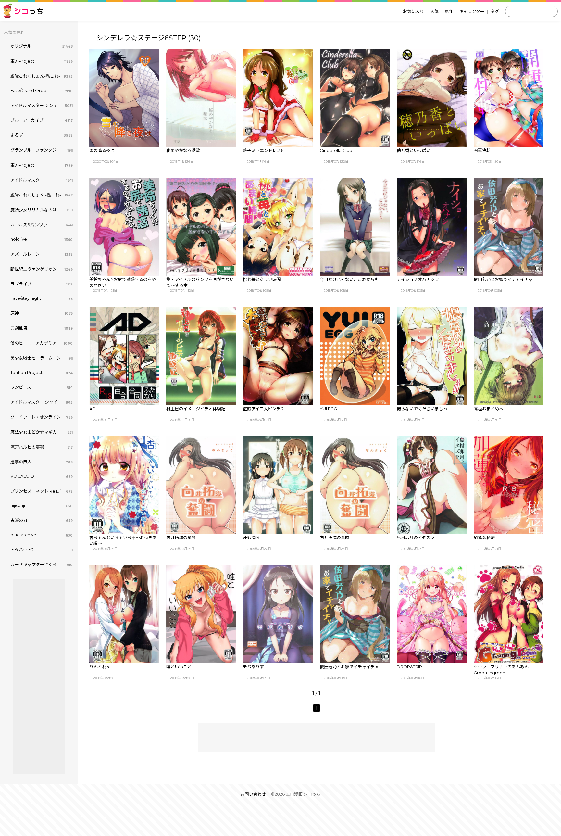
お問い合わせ (253, 794)
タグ (495, 11)
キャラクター (471, 11)
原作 (449, 11)
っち (29, 11)
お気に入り (413, 11)
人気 (434, 11)
